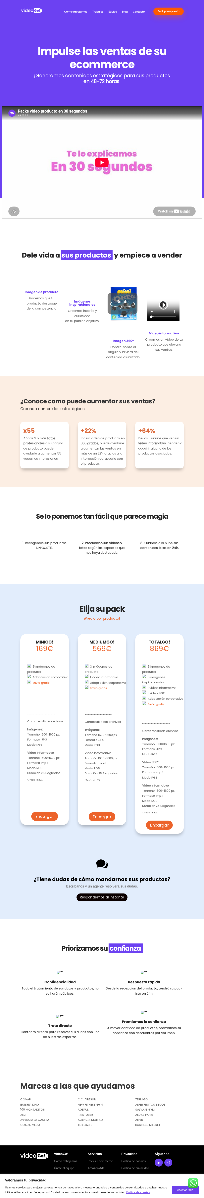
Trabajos (97, 11)
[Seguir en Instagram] (168, 1163)
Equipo (113, 11)
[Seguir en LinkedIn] (159, 1163)
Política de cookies (138, 1192)
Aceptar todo (185, 1189)
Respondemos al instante (102, 897)
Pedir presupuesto (168, 11)
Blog (125, 11)
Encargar (44, 816)
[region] (102, 1186)
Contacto (139, 11)
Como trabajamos (75, 11)
